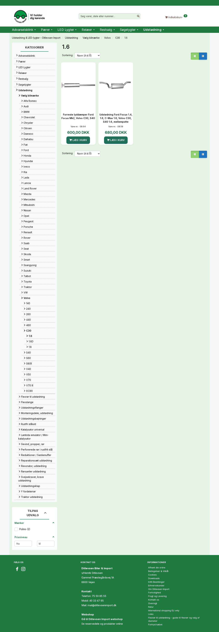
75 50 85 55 (99, 596)
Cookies (152, 574)
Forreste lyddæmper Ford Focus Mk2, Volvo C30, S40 (78, 116)
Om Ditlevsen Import (158, 589)
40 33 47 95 (96, 600)
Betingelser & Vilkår (158, 571)
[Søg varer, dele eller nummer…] (138, 16)
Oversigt (152, 603)
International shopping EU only (163, 610)
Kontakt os (153, 599)
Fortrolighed (154, 592)
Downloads (154, 578)
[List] (203, 56)
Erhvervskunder (156, 585)
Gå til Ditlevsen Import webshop (102, 619)
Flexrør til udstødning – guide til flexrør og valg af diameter (173, 619)
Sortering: (67, 55)
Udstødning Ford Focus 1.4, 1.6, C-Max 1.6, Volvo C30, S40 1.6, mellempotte (115, 118)
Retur (151, 607)
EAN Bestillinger (156, 582)
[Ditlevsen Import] (29, 15)
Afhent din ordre (156, 567)
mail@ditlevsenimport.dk (102, 605)
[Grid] (195, 56)
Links (150, 614)
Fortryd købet (155, 624)
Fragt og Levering (157, 596)
